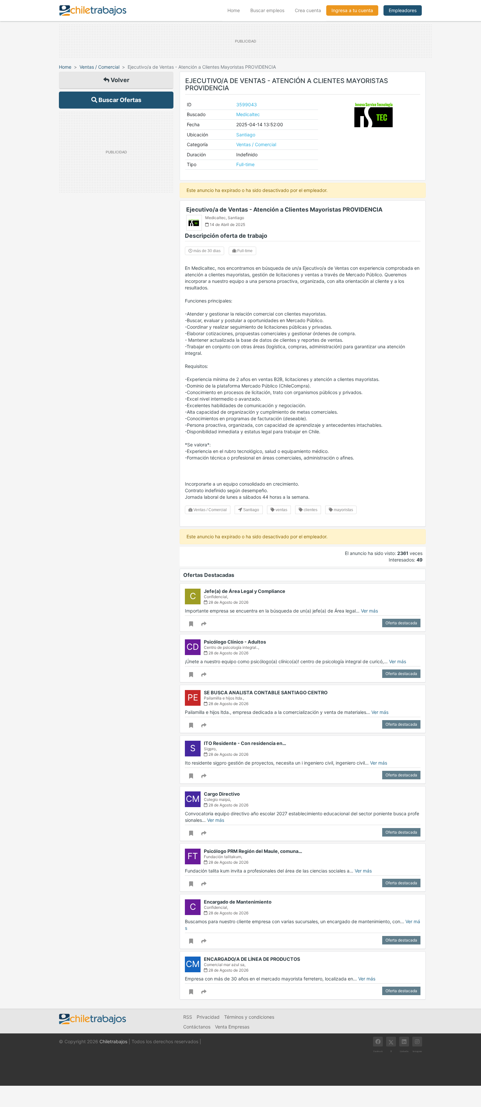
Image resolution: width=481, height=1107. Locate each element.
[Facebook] (378, 1041)
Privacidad (208, 1017)
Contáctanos (196, 1026)
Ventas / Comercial (99, 67)
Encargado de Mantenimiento (238, 902)
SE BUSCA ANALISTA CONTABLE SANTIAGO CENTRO (266, 692)
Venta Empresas (232, 1026)
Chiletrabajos (113, 1041)
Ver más (369, 611)
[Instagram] (417, 1041)
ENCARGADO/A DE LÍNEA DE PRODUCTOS (252, 959)
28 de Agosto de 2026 (227, 602)
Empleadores (403, 10)
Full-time (245, 164)
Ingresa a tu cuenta (352, 10)
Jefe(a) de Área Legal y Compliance (244, 591)
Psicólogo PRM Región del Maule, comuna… (253, 851)
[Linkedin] (404, 1041)
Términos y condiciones (249, 1017)
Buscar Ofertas (119, 99)
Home (236, 10)
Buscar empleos (267, 10)
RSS (187, 1017)
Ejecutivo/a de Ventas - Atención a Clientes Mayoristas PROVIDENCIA (284, 209)
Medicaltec (248, 114)
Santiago (245, 134)
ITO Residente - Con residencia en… (245, 743)
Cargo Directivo (222, 794)
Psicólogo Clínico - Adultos (235, 642)
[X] (391, 1041)
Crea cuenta (308, 10)
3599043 (246, 104)
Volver (119, 80)
